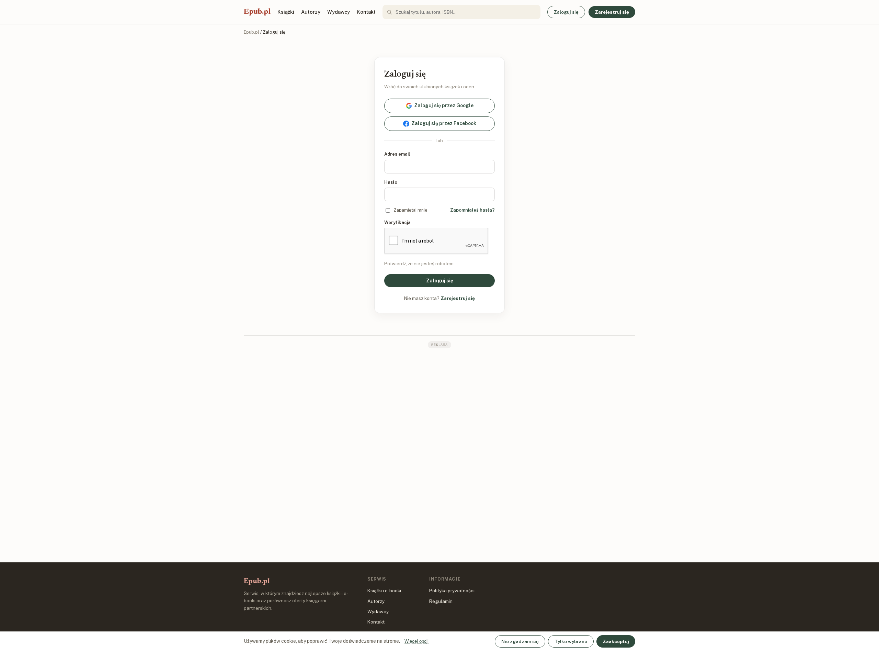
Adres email (397, 154)
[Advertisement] (439, 450)
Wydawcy (338, 12)
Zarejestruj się (612, 12)
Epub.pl (257, 12)
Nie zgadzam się (520, 641)
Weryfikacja (397, 222)
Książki (285, 12)
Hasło (390, 182)
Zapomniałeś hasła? (472, 210)
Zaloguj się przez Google (443, 105)
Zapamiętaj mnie (410, 210)
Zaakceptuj (616, 641)
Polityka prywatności (452, 590)
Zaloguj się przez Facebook (443, 123)
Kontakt (366, 12)
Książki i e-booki (384, 590)
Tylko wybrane (571, 641)
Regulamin (441, 601)
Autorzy (310, 12)
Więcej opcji (416, 641)
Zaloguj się (566, 12)
